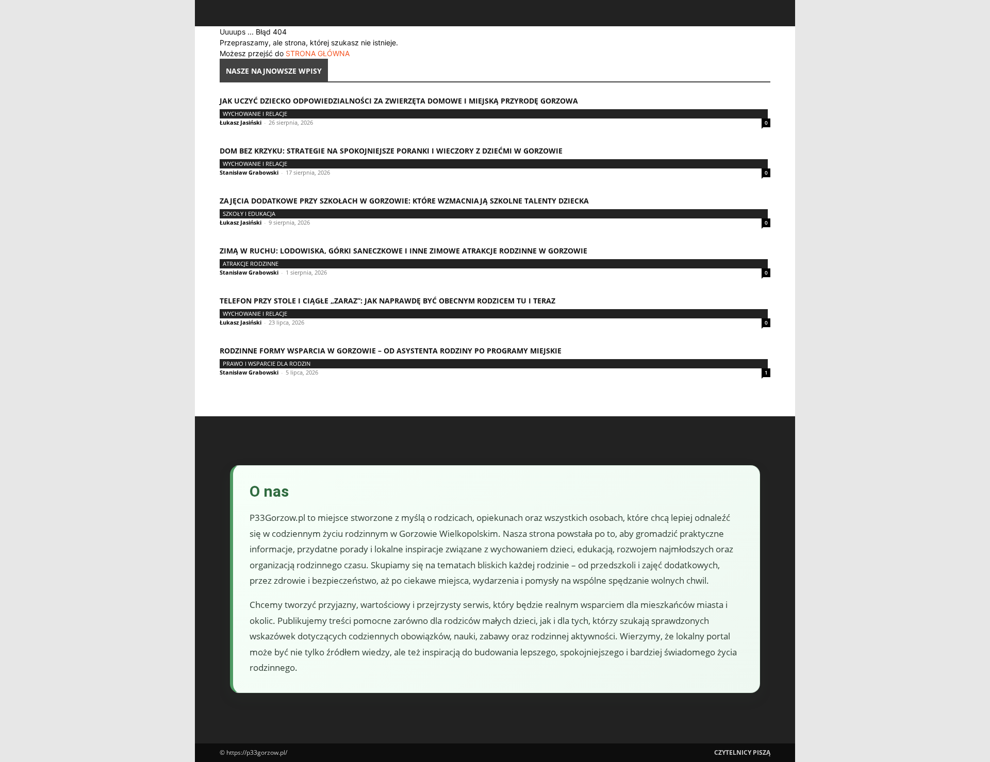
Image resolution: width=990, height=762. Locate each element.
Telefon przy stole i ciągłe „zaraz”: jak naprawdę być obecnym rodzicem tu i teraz (387, 301)
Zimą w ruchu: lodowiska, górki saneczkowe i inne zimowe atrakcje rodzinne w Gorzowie (403, 251)
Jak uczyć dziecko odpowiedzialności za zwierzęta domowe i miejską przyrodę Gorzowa (399, 101)
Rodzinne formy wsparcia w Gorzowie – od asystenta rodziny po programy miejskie (391, 350)
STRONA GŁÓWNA (318, 53)
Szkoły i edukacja (249, 213)
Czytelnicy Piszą (742, 752)
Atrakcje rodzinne (250, 263)
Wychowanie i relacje (255, 113)
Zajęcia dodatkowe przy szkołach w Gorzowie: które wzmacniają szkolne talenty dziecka (404, 201)
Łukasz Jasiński (240, 122)
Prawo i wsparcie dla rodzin (266, 363)
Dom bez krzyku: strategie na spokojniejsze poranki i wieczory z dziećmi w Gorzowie (391, 151)
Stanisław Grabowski (249, 172)
